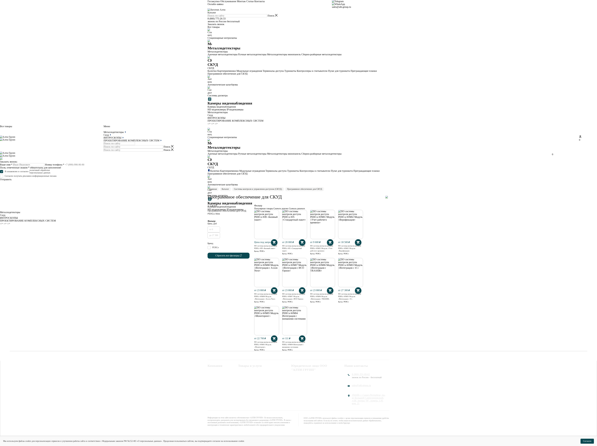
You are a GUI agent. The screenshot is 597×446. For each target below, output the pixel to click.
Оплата (211, 380)
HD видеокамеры (217, 109)
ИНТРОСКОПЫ (216, 118)
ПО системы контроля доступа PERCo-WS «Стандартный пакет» (293, 248)
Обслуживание (228, 1)
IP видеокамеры (235, 109)
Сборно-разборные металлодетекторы (321, 54)
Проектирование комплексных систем (254, 385)
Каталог (212, 12)
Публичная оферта (301, 384)
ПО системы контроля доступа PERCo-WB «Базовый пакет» (265, 247)
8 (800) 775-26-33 (217, 18)
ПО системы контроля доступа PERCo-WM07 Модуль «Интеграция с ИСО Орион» (293, 296)
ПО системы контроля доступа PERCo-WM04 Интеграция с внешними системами (293, 344)
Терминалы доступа (273, 71)
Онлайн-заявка (215, 4)
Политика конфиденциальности (308, 376)
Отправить (6, 179)
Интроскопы (245, 380)
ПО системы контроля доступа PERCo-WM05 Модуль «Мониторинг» (265, 344)
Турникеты (290, 71)
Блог (210, 392)
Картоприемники (226, 71)
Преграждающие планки (364, 71)
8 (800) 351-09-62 (361, 374)
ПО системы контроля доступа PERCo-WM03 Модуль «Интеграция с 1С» (349, 296)
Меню (107, 126)
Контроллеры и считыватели (312, 71)
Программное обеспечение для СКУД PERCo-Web (227, 212)
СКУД (241, 376)
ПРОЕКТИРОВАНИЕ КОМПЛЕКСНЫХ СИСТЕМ (235, 120)
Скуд (210, 115)
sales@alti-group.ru (341, 7)
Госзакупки (214, 1)
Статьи (250, 1)
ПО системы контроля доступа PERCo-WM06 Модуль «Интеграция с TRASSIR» (321, 296)
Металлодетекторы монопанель (284, 54)
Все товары (214, 27)
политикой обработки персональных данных (40, 171)
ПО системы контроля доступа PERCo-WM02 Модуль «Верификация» (349, 248)
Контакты (259, 1)
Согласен (587, 441)
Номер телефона (54, 164)
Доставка (212, 388)
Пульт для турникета (339, 71)
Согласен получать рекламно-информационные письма (30, 176)
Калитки (212, 71)
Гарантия (212, 384)
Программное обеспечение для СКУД (228, 73)
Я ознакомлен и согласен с (27, 171)
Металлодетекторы (218, 112)
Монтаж (241, 1)
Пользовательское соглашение (307, 380)
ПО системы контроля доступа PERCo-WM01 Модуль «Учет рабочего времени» (321, 248)
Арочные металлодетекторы (223, 54)
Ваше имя (6, 164)
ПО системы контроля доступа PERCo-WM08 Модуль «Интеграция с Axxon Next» (265, 296)
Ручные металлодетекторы (252, 54)
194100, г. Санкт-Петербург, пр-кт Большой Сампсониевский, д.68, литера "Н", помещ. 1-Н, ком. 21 (368, 399)
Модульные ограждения (249, 71)
